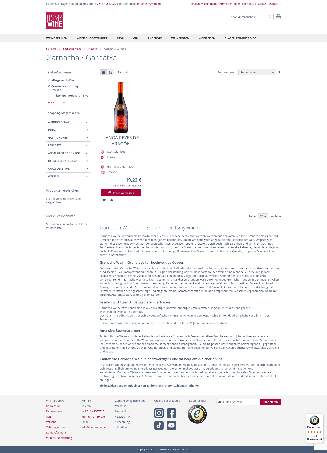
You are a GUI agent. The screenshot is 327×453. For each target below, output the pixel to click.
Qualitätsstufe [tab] (59, 168)
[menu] (163, 38)
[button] (275, 4)
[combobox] (251, 17)
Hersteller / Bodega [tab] (62, 161)
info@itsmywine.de (149, 3)
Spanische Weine (72, 48)
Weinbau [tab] (54, 176)
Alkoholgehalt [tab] (59, 122)
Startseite (51, 48)
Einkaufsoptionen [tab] (59, 72)
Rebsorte (93, 48)
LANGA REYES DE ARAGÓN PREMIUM (121, 141)
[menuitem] (56, 38)
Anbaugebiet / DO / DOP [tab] (64, 153)
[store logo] (54, 20)
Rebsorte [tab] (54, 145)
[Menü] (321, 415)
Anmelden (226, 3)
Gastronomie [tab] (57, 137)
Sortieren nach (227, 72)
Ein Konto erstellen (254, 3)
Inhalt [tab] (53, 130)
